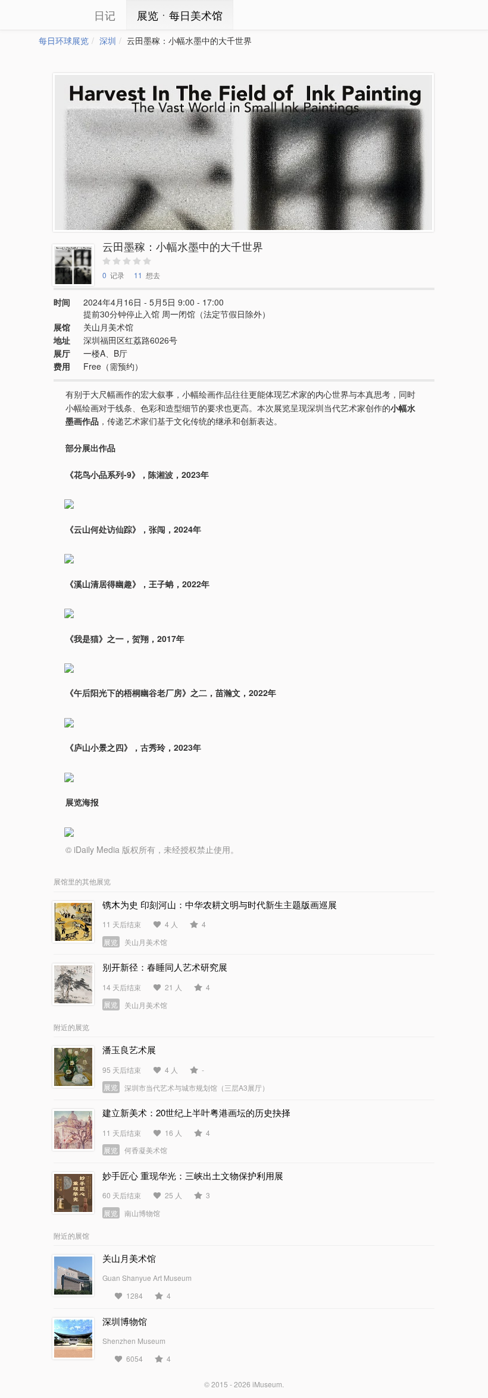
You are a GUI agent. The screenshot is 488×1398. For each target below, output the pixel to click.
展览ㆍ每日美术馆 (180, 15)
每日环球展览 (64, 40)
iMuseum (267, 1384)
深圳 (107, 40)
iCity (56, 14)
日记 (104, 15)
